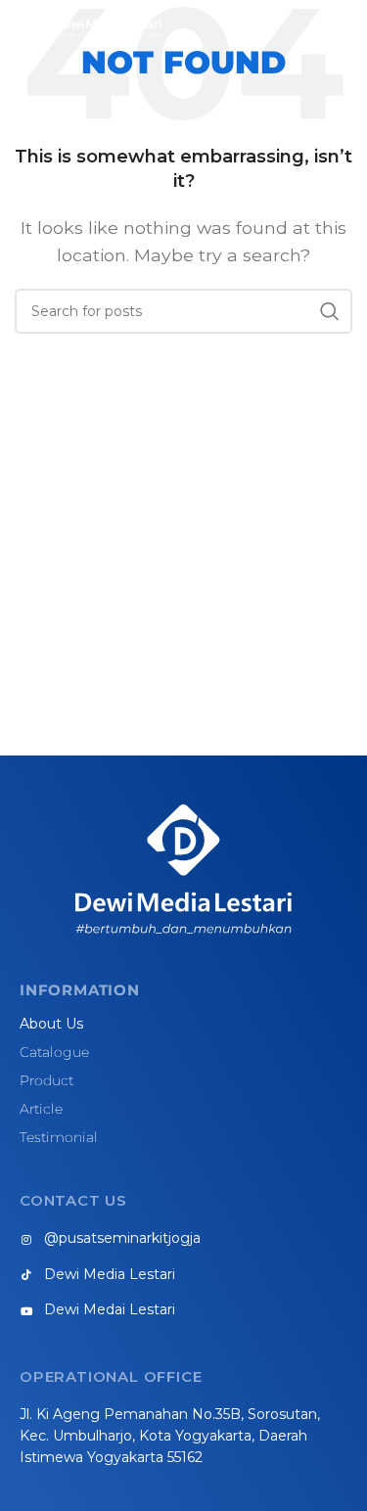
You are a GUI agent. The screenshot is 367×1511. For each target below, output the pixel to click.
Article (41, 1109)
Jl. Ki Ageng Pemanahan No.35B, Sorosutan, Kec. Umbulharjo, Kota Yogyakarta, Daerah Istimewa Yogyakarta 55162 (170, 1435)
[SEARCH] (329, 311)
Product (46, 1080)
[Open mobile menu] (342, 29)
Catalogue (54, 1052)
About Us (51, 1023)
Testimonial (59, 1137)
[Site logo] (88, 28)
